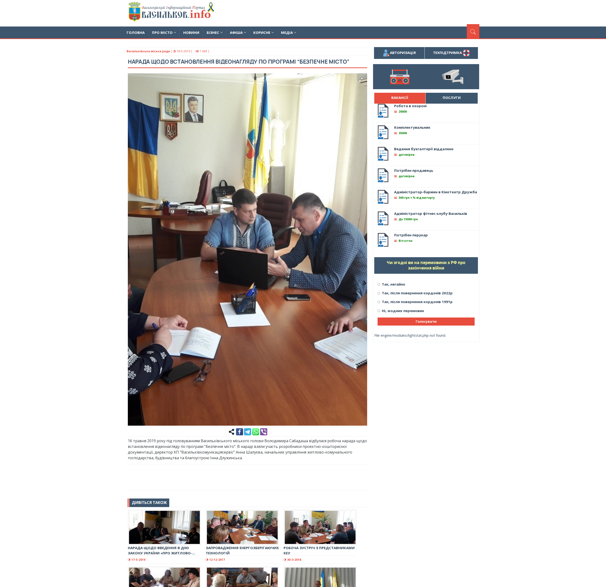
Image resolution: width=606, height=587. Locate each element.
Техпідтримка (448, 52)
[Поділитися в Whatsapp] (255, 431)
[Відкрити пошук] (473, 31)
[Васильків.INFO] (172, 13)
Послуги (452, 97)
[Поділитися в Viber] (263, 431)
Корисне (261, 32)
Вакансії (399, 97)
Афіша (236, 32)
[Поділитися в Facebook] (239, 431)
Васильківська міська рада (148, 51)
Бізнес (213, 32)
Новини (191, 32)
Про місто (162, 32)
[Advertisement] (393, 12)
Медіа (287, 32)
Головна (136, 32)
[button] (361, 79)
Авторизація (403, 52)
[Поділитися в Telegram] (247, 431)
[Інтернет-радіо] (399, 76)
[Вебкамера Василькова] (452, 76)
